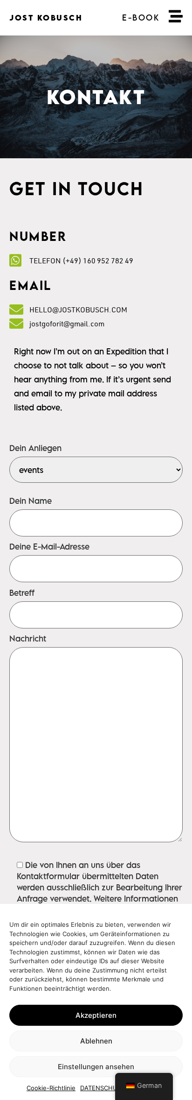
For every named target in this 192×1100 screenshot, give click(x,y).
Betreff (21, 593)
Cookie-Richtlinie (51, 1088)
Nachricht (27, 639)
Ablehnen (96, 1041)
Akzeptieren (96, 1015)
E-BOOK (140, 17)
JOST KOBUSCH (45, 17)
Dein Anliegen (35, 448)
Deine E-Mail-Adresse (49, 547)
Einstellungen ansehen (96, 1066)
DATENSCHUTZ (102, 1088)
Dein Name (30, 501)
